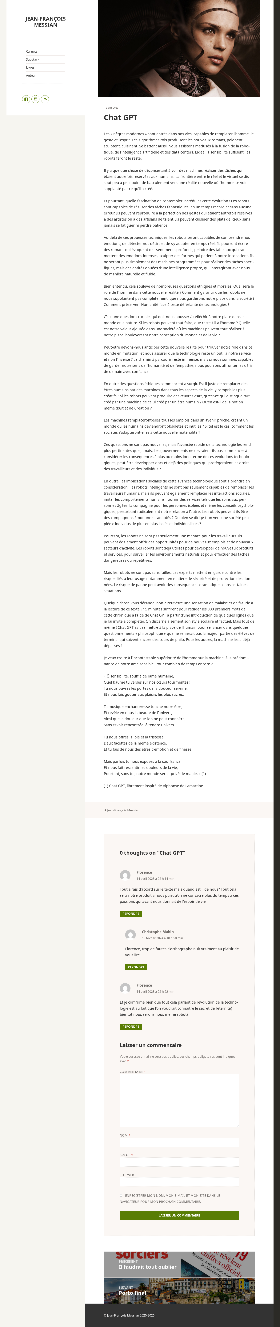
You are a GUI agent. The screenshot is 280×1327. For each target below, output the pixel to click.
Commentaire (133, 1072)
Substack (32, 59)
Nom (125, 1135)
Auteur (31, 75)
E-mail (126, 1155)
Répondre (130, 914)
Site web (127, 1175)
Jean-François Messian (123, 810)
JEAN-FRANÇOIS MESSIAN (46, 21)
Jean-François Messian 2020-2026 (130, 1315)
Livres (30, 67)
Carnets (31, 51)
